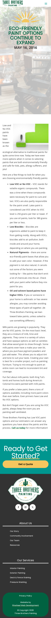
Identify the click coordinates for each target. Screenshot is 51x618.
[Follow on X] (33, 507)
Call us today (18, 427)
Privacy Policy (25, 595)
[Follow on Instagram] (25, 507)
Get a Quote (25, 464)
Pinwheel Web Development (25, 605)
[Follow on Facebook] (18, 507)
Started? (25, 456)
